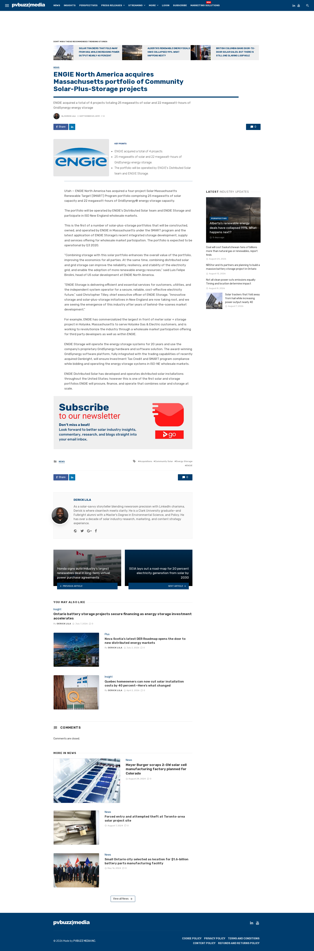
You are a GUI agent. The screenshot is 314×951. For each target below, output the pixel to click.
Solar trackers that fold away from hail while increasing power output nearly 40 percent (99, 52)
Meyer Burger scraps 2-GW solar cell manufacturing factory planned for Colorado (156, 769)
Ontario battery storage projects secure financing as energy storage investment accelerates (122, 616)
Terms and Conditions (243, 938)
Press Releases (111, 5)
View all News (121, 898)
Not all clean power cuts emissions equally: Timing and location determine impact (231, 281)
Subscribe (180, 5)
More (152, 5)
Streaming (135, 5)
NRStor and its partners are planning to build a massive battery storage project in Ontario (233, 267)
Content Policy (204, 943)
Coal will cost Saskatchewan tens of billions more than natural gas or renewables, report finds (232, 251)
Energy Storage (184, 461)
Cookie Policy (192, 938)
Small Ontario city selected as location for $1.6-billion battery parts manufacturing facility (146, 861)
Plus (107, 634)
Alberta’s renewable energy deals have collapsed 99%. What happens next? (169, 52)
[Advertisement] (157, 26)
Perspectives (88, 5)
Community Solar (164, 461)
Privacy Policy (214, 938)
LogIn (165, 5)
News (56, 5)
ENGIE (189, 465)
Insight (57, 609)
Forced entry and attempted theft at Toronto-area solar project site (145, 818)
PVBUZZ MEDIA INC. (84, 940)
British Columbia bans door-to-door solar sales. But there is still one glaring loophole (235, 52)
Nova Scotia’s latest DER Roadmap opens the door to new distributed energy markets (145, 641)
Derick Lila (70, 116)
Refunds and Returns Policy (238, 943)
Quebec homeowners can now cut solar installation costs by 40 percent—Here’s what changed (144, 683)
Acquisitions (145, 461)
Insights (70, 5)
